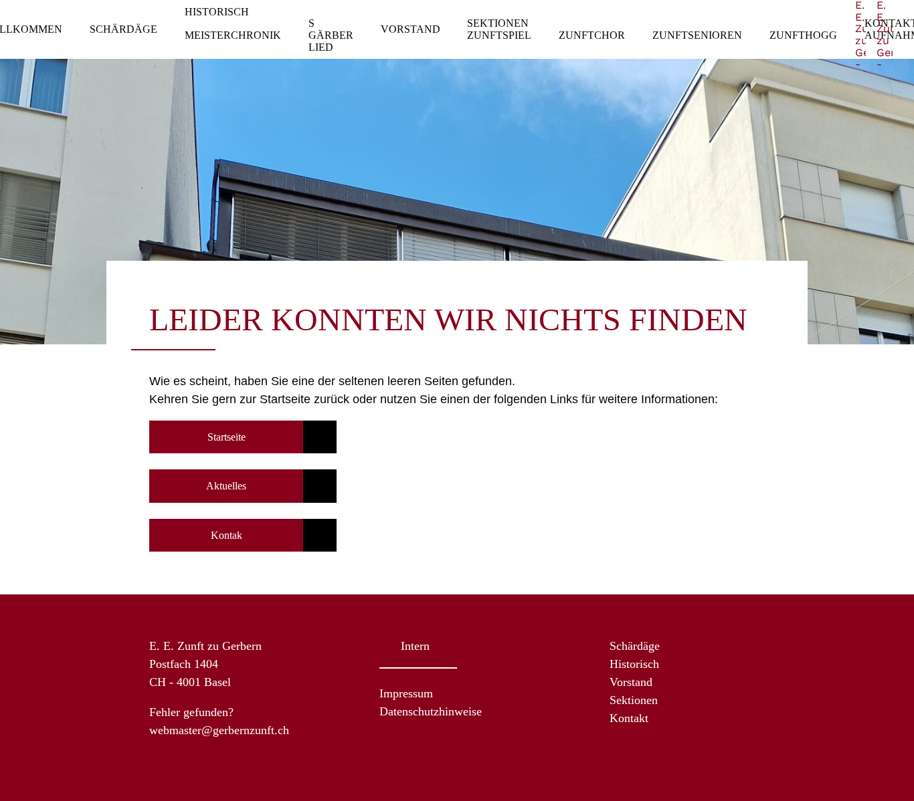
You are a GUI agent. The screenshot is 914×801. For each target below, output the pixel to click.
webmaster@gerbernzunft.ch (219, 730)
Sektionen (498, 23)
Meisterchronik (233, 35)
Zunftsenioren (697, 35)
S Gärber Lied (330, 34)
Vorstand (410, 29)
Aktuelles (226, 485)
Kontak (226, 535)
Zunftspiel (499, 35)
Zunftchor (592, 35)
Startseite (226, 437)
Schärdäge (123, 29)
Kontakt (629, 718)
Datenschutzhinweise (430, 711)
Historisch (217, 11)
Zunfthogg (803, 35)
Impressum (406, 693)
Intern (415, 646)
